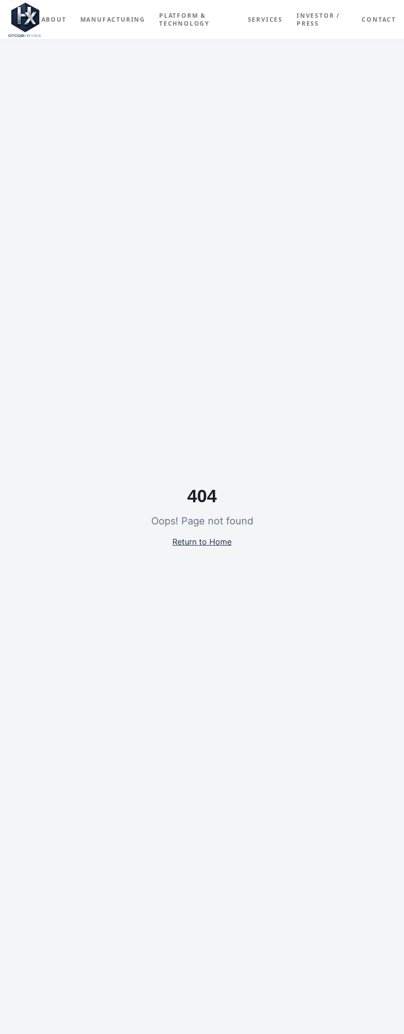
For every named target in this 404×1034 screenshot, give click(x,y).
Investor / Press (318, 20)
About (54, 20)
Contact (379, 20)
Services (265, 20)
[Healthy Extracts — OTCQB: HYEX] (24, 19)
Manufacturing (112, 20)
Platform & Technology (184, 20)
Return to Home (202, 542)
